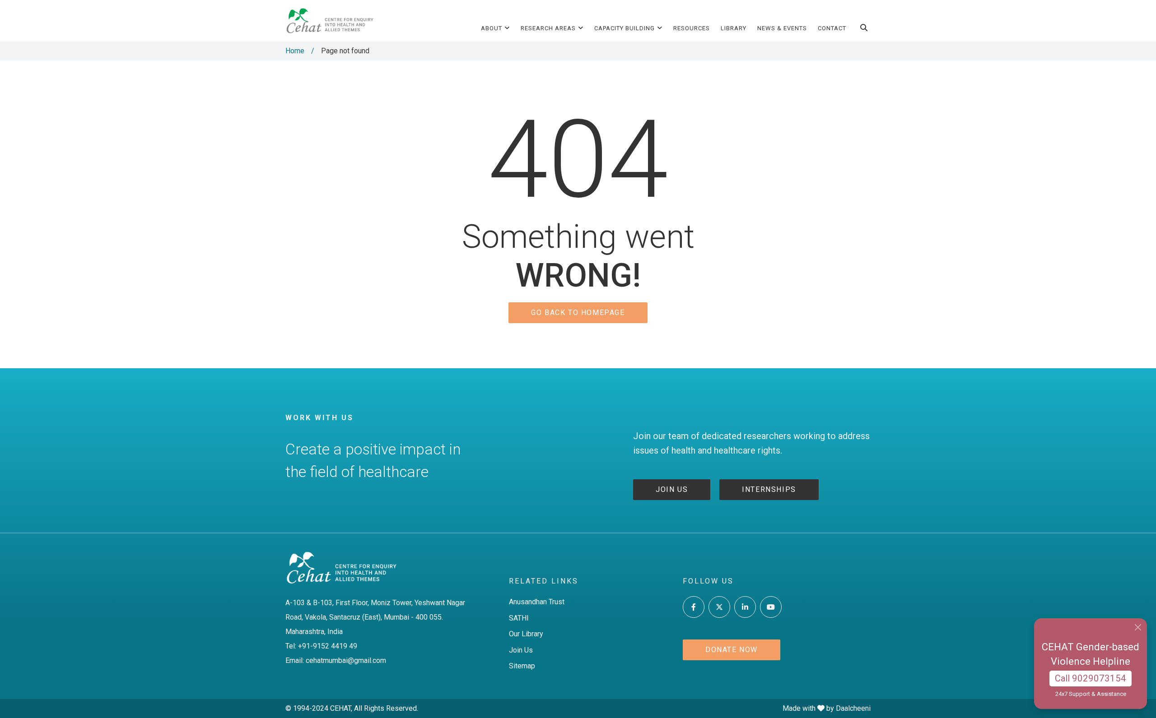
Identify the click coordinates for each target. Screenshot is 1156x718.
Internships (769, 489)
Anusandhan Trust (536, 602)
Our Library (526, 634)
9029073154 (1099, 678)
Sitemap (522, 666)
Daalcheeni (853, 708)
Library (733, 28)
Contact (832, 28)
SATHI (519, 618)
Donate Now (731, 649)
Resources (691, 28)
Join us (672, 489)
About (491, 28)
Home (294, 50)
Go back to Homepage (578, 312)
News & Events (782, 28)
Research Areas (548, 28)
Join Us (521, 650)
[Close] (1137, 627)
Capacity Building (624, 28)
